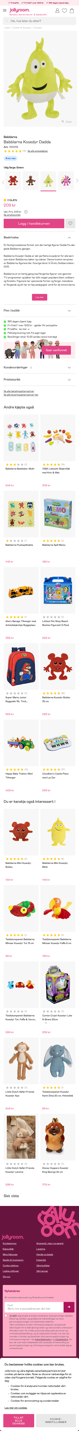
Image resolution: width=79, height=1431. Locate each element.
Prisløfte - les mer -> (18, 329)
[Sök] (7, 21)
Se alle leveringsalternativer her (21, 394)
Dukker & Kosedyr (21, 27)
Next (76, 181)
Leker (7, 27)
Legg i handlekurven (34, 223)
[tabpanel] (39, 79)
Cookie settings (11, 1265)
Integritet (41, 1260)
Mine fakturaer (10, 1254)
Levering (40, 1248)
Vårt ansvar (42, 1271)
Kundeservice (9, 1243)
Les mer (40, 297)
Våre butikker (43, 1265)
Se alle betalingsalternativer (19, 391)
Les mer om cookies (16, 1407)
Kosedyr (38, 27)
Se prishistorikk (12, 215)
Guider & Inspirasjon (13, 1260)
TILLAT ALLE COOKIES (18, 1420)
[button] (5, 10)
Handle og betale (44, 1254)
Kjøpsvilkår (8, 1248)
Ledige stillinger (11, 1271)
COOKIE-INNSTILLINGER (56, 1421)
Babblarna (10, 137)
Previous (2, 181)
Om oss (6, 1276)
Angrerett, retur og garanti (50, 1243)
